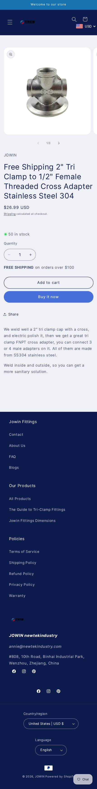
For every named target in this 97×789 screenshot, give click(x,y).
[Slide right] (59, 143)
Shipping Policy (23, 563)
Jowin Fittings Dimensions (32, 520)
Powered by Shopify (60, 776)
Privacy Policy (22, 584)
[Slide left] (38, 143)
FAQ (12, 457)
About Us (17, 445)
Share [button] (13, 314)
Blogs (14, 467)
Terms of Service (24, 551)
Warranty (17, 596)
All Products (20, 499)
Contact (16, 434)
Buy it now (48, 296)
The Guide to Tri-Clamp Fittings (37, 509)
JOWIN (40, 776)
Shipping (10, 213)
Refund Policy (21, 574)
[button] (10, 22)
